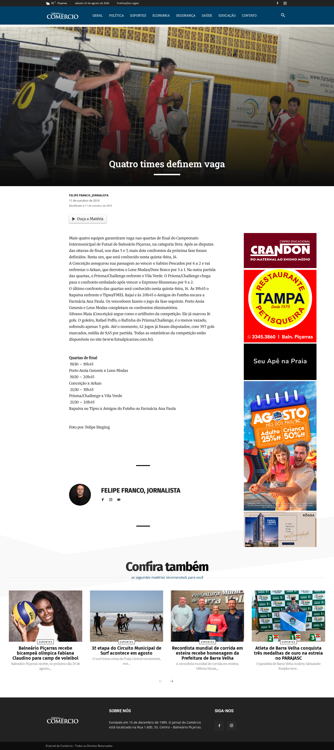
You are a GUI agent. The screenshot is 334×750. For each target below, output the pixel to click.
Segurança (185, 15)
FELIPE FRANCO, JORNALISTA (88, 195)
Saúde (207, 15)
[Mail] (118, 498)
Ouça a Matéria (90, 218)
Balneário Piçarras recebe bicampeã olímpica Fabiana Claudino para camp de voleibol (45, 653)
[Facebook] (277, 3)
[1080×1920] (280, 509)
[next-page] (171, 682)
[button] (282, 16)
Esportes (138, 15)
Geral (97, 15)
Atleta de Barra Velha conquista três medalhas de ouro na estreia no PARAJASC (288, 653)
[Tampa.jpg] (280, 341)
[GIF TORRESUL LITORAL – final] (280, 379)
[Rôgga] (280, 546)
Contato (249, 15)
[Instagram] (285, 3)
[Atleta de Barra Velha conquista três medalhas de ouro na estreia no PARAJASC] (288, 616)
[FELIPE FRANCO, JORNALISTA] (82, 495)
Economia (161, 15)
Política (116, 15)
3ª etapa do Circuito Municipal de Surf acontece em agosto (126, 650)
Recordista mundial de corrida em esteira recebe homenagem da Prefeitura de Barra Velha (207, 653)
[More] (200, 449)
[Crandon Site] (280, 267)
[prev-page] (160, 682)
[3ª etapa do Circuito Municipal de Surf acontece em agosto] (126, 616)
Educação (227, 15)
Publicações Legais (128, 3)
